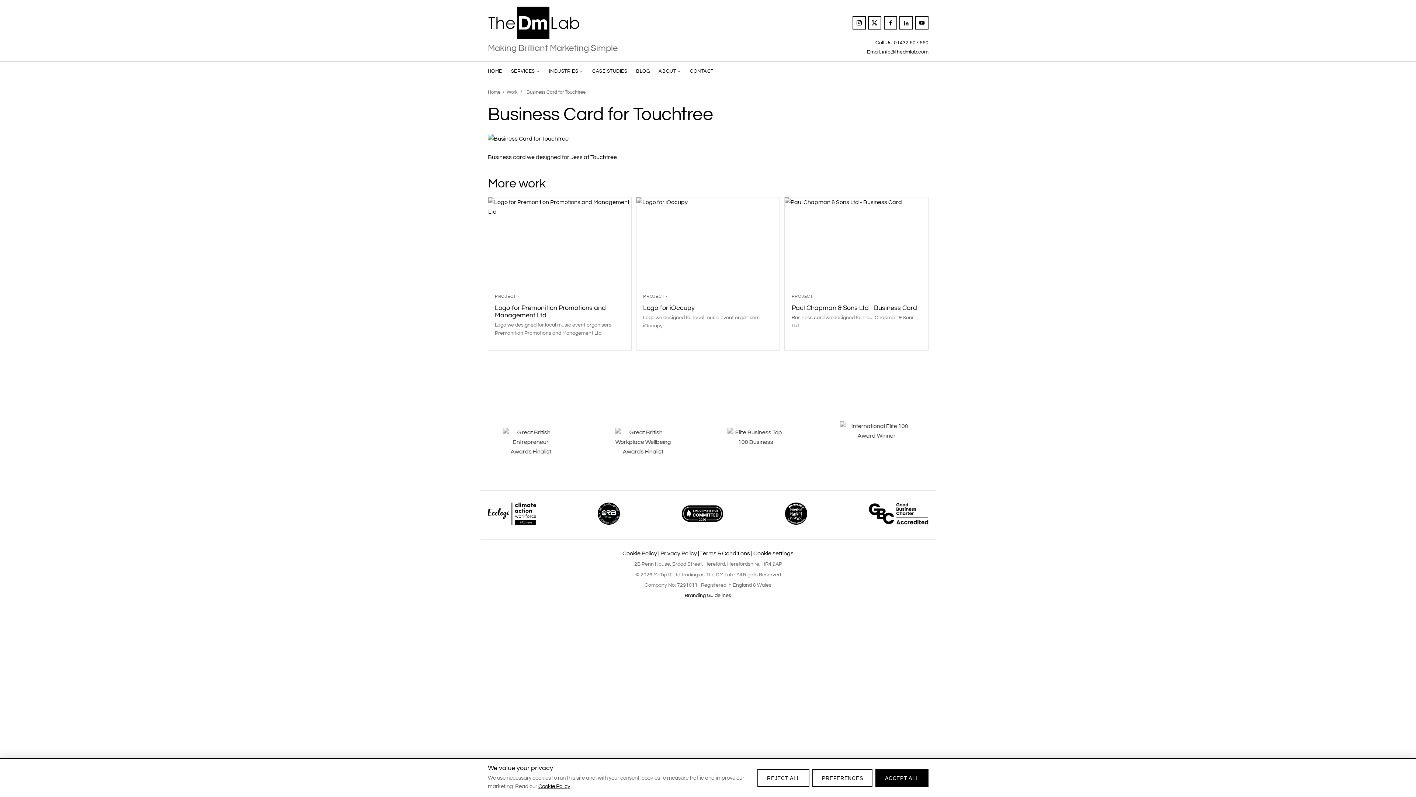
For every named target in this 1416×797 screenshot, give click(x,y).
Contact (702, 71)
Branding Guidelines (708, 595)
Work (512, 92)
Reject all (783, 778)
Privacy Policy (678, 553)
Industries (563, 71)
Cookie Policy (639, 553)
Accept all (902, 778)
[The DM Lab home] (553, 23)
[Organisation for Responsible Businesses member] (609, 514)
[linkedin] (906, 23)
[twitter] (874, 23)
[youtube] (922, 23)
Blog (643, 71)
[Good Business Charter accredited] (899, 514)
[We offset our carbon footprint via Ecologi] (512, 514)
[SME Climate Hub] (702, 514)
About (667, 71)
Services (523, 71)
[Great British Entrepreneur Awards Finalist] (539, 447)
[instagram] (859, 23)
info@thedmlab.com (905, 52)
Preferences (842, 778)
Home (495, 71)
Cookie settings (773, 553)
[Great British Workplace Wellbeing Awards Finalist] (652, 447)
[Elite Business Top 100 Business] (764, 447)
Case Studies (609, 71)
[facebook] (890, 23)
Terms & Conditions (725, 553)
